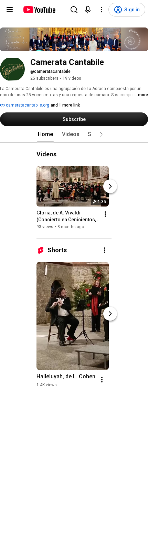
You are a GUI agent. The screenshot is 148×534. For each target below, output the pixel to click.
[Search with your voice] (88, 9)
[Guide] (10, 9)
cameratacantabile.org (27, 105)
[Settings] (101, 9)
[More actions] (105, 214)
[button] (101, 134)
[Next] (110, 186)
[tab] (45, 134)
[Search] (74, 9)
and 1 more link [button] (65, 105)
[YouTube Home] (39, 9)
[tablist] (74, 134)
